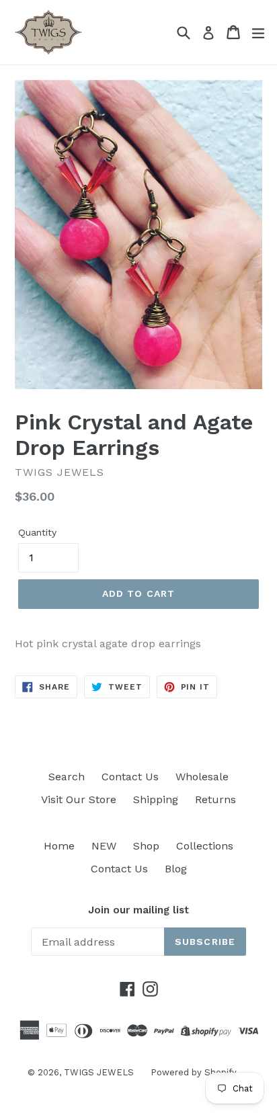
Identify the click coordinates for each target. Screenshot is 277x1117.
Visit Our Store (78, 799)
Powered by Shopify (194, 1072)
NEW (103, 845)
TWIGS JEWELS (99, 1072)
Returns (215, 799)
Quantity (37, 532)
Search (66, 776)
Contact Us (130, 776)
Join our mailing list (138, 910)
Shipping (155, 799)
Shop (146, 845)
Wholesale (202, 776)
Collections (204, 845)
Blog (176, 868)
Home (59, 845)
